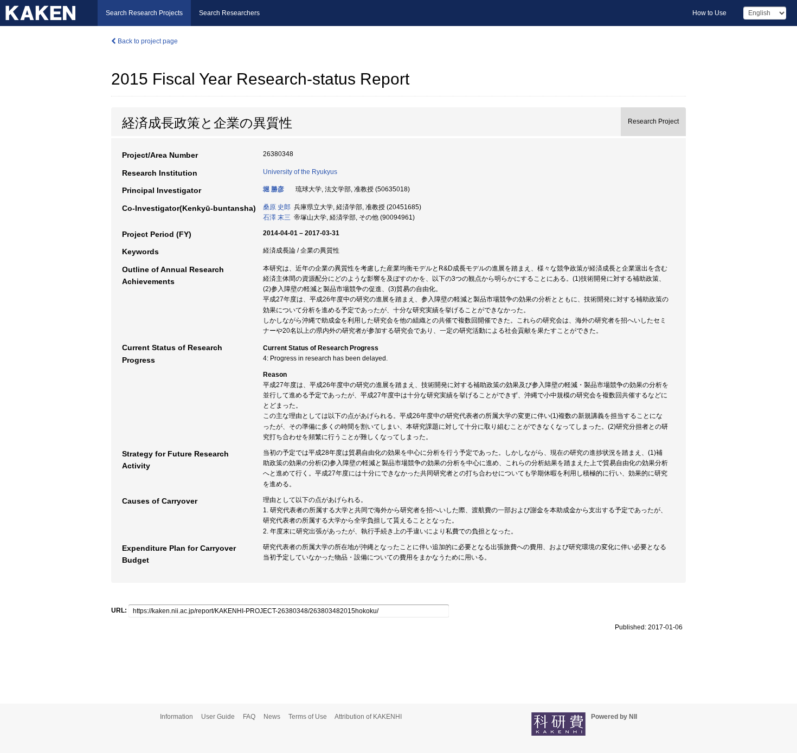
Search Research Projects (144, 13)
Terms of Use (307, 716)
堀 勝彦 (273, 189)
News (271, 716)
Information (176, 716)
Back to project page (147, 41)
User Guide (218, 716)
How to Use (709, 13)
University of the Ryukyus (300, 172)
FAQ (249, 716)
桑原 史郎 (277, 207)
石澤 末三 (277, 217)
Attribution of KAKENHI (368, 716)
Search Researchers (229, 13)
